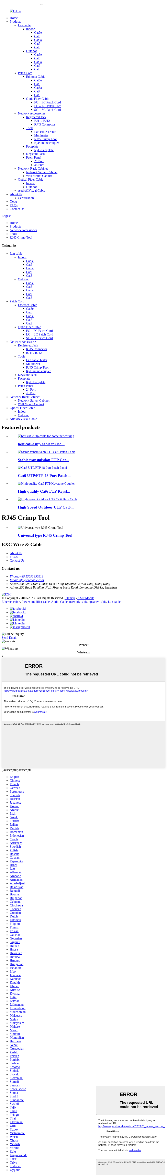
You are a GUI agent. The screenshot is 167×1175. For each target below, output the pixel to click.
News (13, 201)
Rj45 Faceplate (44, 150)
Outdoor (31, 51)
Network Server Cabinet (41, 172)
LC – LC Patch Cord (47, 106)
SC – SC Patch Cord (47, 109)
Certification (26, 198)
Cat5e (38, 32)
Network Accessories (31, 113)
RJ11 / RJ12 (42, 120)
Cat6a (38, 40)
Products (15, 21)
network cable (78, 601)
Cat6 (37, 36)
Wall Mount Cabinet (39, 176)
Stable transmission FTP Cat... (43, 460)
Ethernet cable (11, 601)
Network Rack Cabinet (33, 168)
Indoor (30, 29)
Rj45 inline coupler (46, 142)
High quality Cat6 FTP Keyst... (44, 491)
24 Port (39, 161)
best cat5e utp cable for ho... (41, 444)
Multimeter (41, 135)
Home (14, 18)
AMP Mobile (85, 598)
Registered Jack (36, 117)
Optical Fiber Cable (30, 179)
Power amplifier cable (36, 601)
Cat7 (37, 43)
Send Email (9, 637)
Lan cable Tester (44, 131)
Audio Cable (59, 601)
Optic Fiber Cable (37, 98)
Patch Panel (33, 157)
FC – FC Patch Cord (47, 102)
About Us (16, 194)
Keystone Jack (35, 153)
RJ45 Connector (44, 124)
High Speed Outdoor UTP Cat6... (46, 507)
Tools (29, 128)
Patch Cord (25, 73)
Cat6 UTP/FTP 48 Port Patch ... (44, 475)
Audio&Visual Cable (31, 190)
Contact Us (17, 209)
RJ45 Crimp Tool (45, 139)
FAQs (14, 205)
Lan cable (24, 25)
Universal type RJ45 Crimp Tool (45, 535)
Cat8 (37, 47)
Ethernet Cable (35, 76)
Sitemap (70, 598)
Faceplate (32, 146)
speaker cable (97, 601)
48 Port (39, 165)
